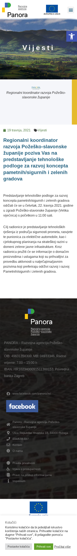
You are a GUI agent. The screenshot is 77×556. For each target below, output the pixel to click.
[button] (71, 36)
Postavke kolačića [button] (19, 546)
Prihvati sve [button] (44, 546)
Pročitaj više (62, 546)
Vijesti (42, 130)
